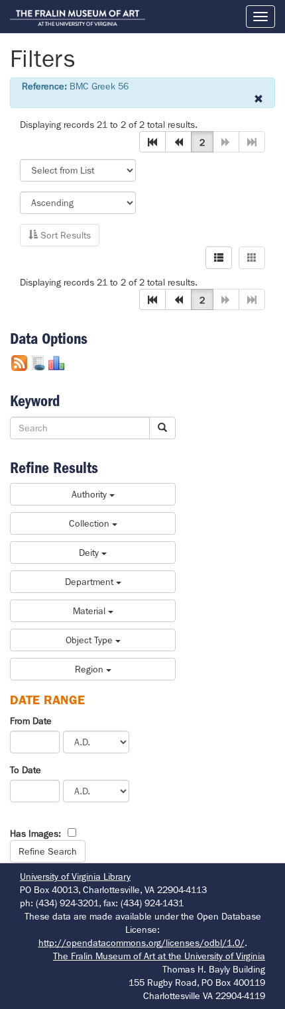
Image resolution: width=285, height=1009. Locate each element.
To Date (25, 770)
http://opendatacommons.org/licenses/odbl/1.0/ (141, 943)
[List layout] (218, 257)
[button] (152, 141)
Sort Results (64, 235)
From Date (31, 721)
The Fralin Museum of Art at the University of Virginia (159, 956)
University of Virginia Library (75, 876)
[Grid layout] (252, 257)
